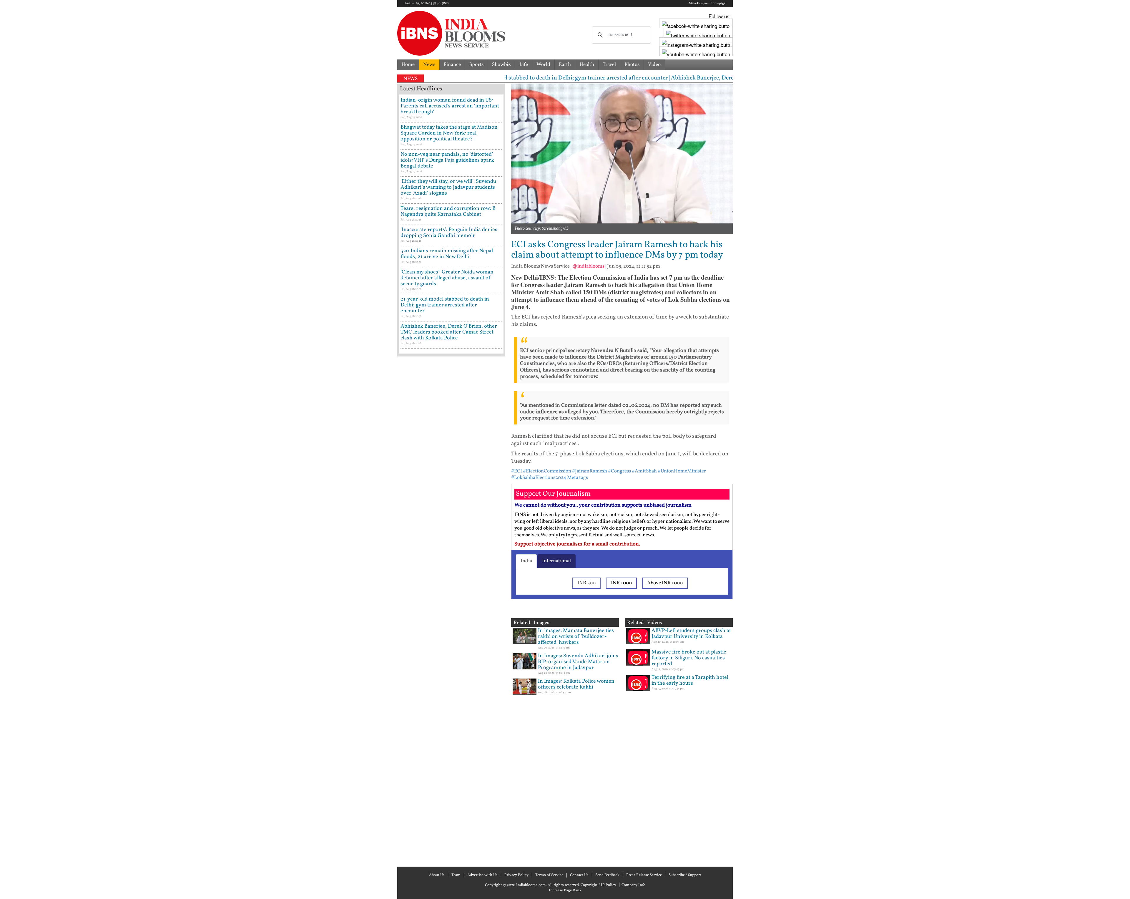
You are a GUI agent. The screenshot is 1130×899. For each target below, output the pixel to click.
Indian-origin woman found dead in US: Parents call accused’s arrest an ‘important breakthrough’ (450, 106)
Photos (631, 64)
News (429, 64)
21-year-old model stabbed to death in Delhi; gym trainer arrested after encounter (445, 305)
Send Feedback (607, 875)
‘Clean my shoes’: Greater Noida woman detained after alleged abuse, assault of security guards (447, 278)
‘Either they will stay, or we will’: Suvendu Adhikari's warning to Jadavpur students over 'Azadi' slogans (448, 187)
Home (408, 64)
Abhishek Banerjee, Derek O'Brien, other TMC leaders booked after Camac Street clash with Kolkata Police (449, 332)
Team (456, 875)
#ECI (516, 471)
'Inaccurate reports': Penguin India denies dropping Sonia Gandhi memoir (449, 232)
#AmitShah (644, 471)
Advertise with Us (482, 875)
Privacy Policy (516, 875)
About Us (437, 875)
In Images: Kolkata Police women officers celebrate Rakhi (576, 684)
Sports (476, 64)
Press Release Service (644, 875)
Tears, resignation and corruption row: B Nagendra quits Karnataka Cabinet (448, 211)
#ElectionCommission (547, 471)
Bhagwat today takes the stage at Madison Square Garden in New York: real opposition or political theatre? (449, 133)
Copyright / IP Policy (598, 885)
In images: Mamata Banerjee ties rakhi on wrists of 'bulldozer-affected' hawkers (576, 636)
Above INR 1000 (665, 583)
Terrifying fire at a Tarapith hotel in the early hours (690, 680)
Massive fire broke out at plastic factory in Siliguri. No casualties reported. (689, 658)
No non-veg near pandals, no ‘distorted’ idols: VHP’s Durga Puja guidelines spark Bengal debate (447, 160)
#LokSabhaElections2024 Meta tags (549, 477)
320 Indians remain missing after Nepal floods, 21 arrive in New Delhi (447, 254)
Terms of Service (549, 875)
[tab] (526, 561)
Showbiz (501, 64)
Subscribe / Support (685, 875)
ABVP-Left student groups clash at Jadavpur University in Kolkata (691, 633)
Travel (609, 64)
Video (654, 64)
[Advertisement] (451, 610)
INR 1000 (621, 583)
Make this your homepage (707, 3)
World (543, 64)
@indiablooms (588, 266)
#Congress (619, 471)
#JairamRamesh (589, 471)
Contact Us (579, 875)
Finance (452, 64)
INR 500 (586, 583)
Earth (565, 64)
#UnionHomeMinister (682, 471)
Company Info (633, 885)
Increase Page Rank (565, 890)
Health (586, 64)
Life (523, 64)
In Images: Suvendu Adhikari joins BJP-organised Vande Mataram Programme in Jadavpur (578, 661)
